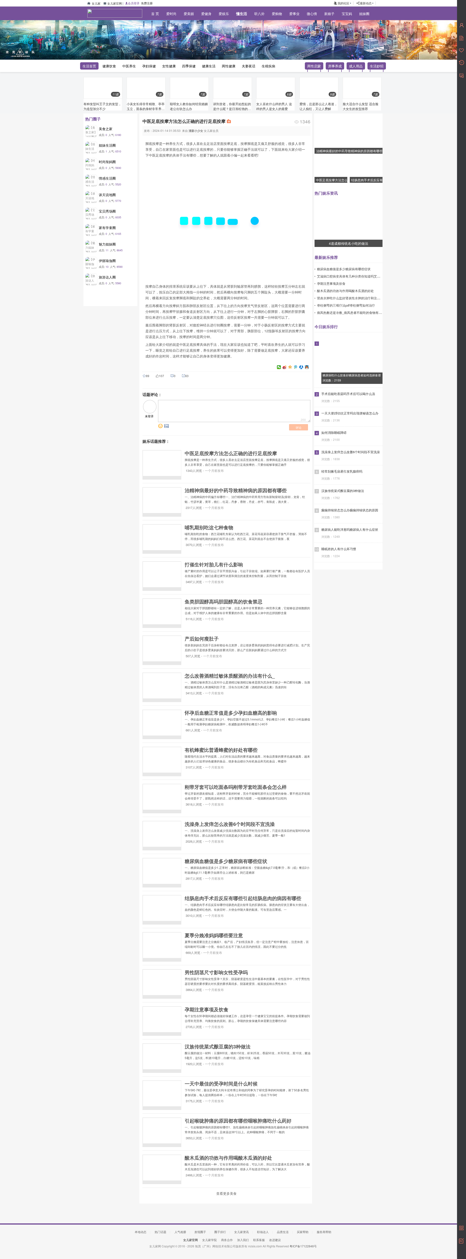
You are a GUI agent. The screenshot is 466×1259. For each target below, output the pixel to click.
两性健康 (228, 65)
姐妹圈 (364, 13)
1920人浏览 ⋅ (194, 1063)
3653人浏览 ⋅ (194, 1138)
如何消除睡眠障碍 (334, 432)
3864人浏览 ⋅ (194, 989)
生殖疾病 (268, 65)
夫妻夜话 (248, 65)
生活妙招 (376, 65)
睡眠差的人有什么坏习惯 (338, 548)
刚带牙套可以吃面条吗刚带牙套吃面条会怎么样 (236, 786)
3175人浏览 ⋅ (194, 1100)
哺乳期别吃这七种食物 (209, 527)
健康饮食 (109, 65)
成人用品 (356, 65)
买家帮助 (302, 1232)
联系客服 (259, 1240)
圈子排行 (220, 1232)
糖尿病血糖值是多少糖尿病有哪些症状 (226, 860)
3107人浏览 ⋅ (194, 767)
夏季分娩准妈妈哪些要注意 (214, 935)
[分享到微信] (279, 367)
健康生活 (209, 65)
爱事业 (294, 13)
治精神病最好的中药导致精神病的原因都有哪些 (236, 490)
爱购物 (277, 13)
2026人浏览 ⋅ (194, 841)
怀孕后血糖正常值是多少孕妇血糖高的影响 (231, 712)
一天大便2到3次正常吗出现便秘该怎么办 (349, 413)
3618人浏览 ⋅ (194, 804)
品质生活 (283, 1232)
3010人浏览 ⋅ (194, 915)
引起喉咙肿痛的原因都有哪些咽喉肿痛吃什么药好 (238, 1120)
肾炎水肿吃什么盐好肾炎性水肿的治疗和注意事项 (351, 298)
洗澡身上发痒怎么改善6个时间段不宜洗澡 (230, 823)
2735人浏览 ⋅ (194, 1026)
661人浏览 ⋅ (193, 730)
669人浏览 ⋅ (193, 952)
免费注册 (147, 3)
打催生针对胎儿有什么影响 (214, 564)
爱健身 (206, 13)
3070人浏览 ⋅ (194, 544)
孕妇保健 (149, 65)
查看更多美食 (226, 1193)
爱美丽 (189, 13)
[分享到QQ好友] (307, 367)
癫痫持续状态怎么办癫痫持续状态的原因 (349, 510)
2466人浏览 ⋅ (194, 1175)
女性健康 (169, 65)
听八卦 (259, 13)
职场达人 (263, 1232)
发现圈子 (200, 1232)
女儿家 (96, 3)
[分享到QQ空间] (290, 367)
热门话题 (160, 1232)
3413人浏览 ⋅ (194, 693)
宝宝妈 (347, 13)
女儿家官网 (114, 3)
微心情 (312, 13)
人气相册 (180, 1232)
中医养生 (129, 65)
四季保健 (189, 65)
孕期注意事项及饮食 (206, 1009)
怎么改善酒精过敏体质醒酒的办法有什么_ (230, 675)
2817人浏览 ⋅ (194, 878)
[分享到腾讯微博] (296, 367)
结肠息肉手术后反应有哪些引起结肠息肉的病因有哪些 (243, 898)
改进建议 (275, 1240)
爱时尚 (171, 13)
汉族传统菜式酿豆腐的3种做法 (217, 1046)
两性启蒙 (314, 65)
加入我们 (243, 1240)
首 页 (155, 13)
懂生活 (241, 13)
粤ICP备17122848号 (303, 1246)
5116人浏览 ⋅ (194, 618)
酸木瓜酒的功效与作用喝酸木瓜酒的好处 (228, 1157)
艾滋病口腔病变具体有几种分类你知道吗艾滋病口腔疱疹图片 (359, 276)
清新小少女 (196, 130)
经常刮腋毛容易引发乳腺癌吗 (341, 471)
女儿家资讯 (241, 1232)
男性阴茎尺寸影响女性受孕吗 (216, 972)
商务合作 (227, 1240)
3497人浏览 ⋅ (194, 581)
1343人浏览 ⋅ (194, 470)
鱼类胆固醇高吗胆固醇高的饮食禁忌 (223, 601)
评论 (298, 427)
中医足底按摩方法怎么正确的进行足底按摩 (231, 453)
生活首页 (89, 65)
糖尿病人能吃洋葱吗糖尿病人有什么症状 (349, 529)
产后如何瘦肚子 (202, 638)
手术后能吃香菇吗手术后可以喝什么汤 (348, 393)
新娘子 (329, 13)
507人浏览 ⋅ (193, 655)
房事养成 (335, 65)
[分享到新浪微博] (285, 367)
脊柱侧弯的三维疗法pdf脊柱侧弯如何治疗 (346, 305)
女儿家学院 (209, 1240)
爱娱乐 (224, 13)
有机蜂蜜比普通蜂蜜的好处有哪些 (221, 749)
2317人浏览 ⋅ (194, 507)
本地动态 (140, 1232)
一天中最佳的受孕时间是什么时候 (221, 1083)
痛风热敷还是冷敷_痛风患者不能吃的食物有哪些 (351, 312)
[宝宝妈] (111, 29)
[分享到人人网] (301, 367)
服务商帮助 (324, 1232)
